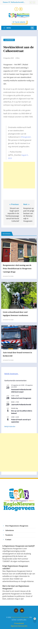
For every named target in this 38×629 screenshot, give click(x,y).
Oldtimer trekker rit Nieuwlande (15, 3)
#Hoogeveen (26, 137)
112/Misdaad (9, 40)
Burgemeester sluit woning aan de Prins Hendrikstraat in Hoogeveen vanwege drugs (17, 268)
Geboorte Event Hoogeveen (21, 398)
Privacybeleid (19, 623)
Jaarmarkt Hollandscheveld (21, 404)
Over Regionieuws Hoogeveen (16, 526)
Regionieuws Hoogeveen (20, 617)
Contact (8, 539)
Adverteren (9, 530)
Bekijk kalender (9, 426)
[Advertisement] (19, 175)
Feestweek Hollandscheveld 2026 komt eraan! (21, 390)
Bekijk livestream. (11, 373)
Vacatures (9, 535)
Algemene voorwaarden (19, 626)
